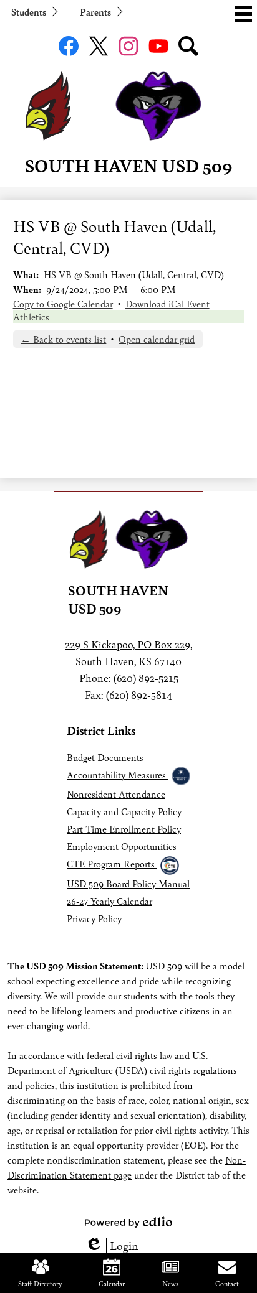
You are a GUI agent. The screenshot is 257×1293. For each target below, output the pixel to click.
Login (111, 1245)
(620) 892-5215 (146, 677)
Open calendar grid (157, 338)
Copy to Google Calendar (63, 303)
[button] (33, 11)
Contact (227, 1283)
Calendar (112, 1283)
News (170, 1283)
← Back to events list (63, 338)
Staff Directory (40, 1283)
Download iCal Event (167, 303)
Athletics (31, 316)
